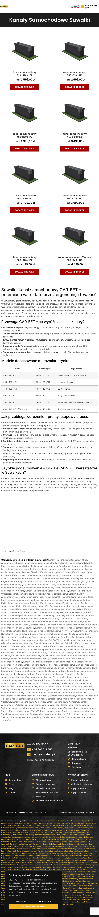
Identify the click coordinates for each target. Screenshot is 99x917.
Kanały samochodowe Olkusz (53, 634)
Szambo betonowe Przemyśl (64, 869)
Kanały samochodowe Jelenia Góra (51, 600)
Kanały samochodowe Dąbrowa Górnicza (36, 581)
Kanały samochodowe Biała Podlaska (42, 563)
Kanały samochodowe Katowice (23, 603)
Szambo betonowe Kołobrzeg (12, 846)
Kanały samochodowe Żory (55, 717)
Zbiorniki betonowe (24, 28)
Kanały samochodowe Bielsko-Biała (18, 566)
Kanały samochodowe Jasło (39, 597)
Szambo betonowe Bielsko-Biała (58, 823)
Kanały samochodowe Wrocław (26, 708)
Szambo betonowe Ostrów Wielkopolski (58, 862)
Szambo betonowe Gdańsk (23, 835)
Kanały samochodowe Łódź (37, 621)
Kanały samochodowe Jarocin (61, 594)
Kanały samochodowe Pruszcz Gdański (20, 652)
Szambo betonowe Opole (69, 860)
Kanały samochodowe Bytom (56, 569)
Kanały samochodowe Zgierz (59, 714)
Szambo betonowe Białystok (33, 823)
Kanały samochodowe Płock (51, 649)
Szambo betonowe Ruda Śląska (83, 872)
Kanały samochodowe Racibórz (56, 655)
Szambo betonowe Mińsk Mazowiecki (48, 855)
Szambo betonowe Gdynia (44, 835)
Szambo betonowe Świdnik (82, 886)
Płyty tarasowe (22, 68)
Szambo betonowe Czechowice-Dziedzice (56, 830)
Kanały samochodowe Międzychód (41, 624)
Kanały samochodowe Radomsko (25, 658)
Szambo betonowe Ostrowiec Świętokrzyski (26, 862)
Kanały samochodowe (25, 53)
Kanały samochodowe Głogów (69, 587)
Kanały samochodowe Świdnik (16, 686)
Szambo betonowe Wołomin (66, 897)
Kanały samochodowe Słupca (29, 671)
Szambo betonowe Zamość (64, 899)
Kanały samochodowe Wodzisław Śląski (47, 705)
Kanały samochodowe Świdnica (75, 683)
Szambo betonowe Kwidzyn (46, 849)
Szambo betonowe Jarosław (52, 839)
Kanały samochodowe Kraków (68, 609)
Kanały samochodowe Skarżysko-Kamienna (53, 668)
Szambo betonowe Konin (34, 846)
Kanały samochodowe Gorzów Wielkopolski (46, 590)
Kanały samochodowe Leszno (73, 615)
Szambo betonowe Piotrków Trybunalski (35, 867)
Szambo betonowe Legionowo (70, 849)
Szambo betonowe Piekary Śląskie (84, 865)
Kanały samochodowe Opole (24, 637)
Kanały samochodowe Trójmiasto (59, 695)
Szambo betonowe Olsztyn (48, 860)
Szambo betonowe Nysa (77, 858)
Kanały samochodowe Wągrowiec (28, 702)
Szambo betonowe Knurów (84, 844)
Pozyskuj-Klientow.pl (85, 812)
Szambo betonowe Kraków (78, 846)
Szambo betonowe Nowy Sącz (29, 858)
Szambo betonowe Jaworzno (34, 842)
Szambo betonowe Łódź (24, 853)
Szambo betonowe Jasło (74, 839)
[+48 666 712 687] (82, 7)
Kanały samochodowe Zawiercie (56, 711)
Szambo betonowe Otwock (11, 865)
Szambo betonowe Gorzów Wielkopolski (45, 837)
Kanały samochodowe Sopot (28, 674)
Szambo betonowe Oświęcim (86, 862)
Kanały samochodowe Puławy (25, 655)
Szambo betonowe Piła (10, 867)
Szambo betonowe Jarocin (29, 839)
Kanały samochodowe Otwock (27, 643)
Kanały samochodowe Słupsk (58, 671)
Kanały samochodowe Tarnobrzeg (30, 689)
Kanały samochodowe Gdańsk (64, 584)
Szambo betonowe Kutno (25, 849)
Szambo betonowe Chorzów (28, 828)
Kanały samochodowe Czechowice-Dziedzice (49, 578)
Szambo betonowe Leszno (18, 851)
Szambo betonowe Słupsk (67, 879)
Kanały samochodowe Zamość (24, 711)
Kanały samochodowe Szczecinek (42, 683)
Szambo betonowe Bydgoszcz (34, 825)
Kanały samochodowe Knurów (38, 606)
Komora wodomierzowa (26, 63)
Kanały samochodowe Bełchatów (64, 560)
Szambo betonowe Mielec (67, 853)
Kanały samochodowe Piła (63, 646)
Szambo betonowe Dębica (53, 832)
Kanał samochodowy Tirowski (74, 259)
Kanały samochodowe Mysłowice (51, 627)
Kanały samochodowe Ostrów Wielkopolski (48, 640)
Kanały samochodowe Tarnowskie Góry (67, 689)
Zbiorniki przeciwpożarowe (28, 33)
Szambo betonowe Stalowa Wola (69, 881)
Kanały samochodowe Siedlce (38, 665)
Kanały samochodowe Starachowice (48, 677)
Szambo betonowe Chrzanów (51, 828)
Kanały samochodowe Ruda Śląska (60, 658)
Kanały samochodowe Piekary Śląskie (30, 646)
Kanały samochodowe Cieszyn (61, 575)
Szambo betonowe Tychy (80, 893)
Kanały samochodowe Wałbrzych (57, 698)
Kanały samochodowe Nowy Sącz (22, 631)
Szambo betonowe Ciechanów (76, 828)
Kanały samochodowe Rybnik (37, 661)
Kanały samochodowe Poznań (81, 649)
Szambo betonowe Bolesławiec (83, 823)
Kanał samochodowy (24, 74)
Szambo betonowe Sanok (76, 874)
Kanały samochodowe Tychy (26, 698)
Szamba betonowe (24, 23)
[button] (15, 6)
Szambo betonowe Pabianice (34, 865)
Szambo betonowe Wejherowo (79, 895)
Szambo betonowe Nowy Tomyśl (54, 858)
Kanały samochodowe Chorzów (55, 572)
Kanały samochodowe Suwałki (67, 680)
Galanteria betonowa (25, 43)
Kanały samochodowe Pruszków (56, 652)
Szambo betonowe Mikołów (22, 855)
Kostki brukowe (22, 38)
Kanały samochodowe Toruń (28, 695)
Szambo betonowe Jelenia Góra (59, 842)
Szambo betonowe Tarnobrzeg (66, 888)
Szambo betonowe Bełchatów (54, 821)
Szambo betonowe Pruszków (41, 869)
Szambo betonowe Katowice (12, 844)
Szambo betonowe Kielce (63, 844)
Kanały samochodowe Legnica (43, 615)
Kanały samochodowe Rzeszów (68, 661)
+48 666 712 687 (91, 6)
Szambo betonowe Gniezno (19, 837)
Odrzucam (45, 901)
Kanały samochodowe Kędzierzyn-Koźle (59, 603)
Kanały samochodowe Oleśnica (22, 634)
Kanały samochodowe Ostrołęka (54, 637)
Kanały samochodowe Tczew (38, 692)
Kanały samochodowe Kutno (38, 612)
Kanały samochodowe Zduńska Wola (26, 714)
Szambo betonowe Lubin (59, 851)
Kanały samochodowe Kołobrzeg (70, 606)
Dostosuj (20, 901)
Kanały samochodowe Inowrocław (29, 594)
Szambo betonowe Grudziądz (73, 837)
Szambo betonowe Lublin (80, 851)
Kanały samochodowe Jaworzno (17, 600)
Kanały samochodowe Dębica (71, 581)
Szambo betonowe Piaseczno (58, 865)
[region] (33, 891)
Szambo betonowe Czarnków (27, 830)
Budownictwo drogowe (26, 48)
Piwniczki (19, 58)
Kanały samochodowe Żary (28, 717)
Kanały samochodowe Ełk (35, 584)
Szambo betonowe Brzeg (11, 825)
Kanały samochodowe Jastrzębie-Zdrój (73, 597)
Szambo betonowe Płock (61, 867)
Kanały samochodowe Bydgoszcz (24, 569)
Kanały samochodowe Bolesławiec (54, 566)
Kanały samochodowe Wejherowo (62, 702)
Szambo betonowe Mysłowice (75, 855)
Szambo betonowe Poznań (81, 867)
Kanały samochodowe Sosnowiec (59, 674)
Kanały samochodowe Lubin (38, 618)
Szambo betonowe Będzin (77, 821)
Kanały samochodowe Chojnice (24, 572)
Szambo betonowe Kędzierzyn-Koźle (38, 844)
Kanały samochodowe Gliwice (38, 587)
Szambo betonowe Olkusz (27, 860)
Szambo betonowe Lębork (39, 851)
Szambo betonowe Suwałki (86, 883)
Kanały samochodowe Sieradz (16, 668)
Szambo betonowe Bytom (56, 825)
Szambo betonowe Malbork (45, 853)
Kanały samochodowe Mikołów (74, 624)
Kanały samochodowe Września (57, 708)
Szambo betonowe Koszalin (56, 846)
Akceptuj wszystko (33, 906)
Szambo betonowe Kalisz (82, 842)
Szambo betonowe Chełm (77, 825)
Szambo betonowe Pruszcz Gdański (15, 869)
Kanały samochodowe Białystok (76, 563)
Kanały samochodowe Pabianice (58, 643)
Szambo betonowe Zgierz (67, 902)
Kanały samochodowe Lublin (67, 618)
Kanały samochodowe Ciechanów (28, 575)
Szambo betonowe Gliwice (66, 835)
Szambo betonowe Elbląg (75, 832)
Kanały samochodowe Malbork (67, 621)
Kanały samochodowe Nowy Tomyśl (57, 631)
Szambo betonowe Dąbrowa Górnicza (28, 832)
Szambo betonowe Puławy (86, 869)
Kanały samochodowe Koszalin (38, 609)
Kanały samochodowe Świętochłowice (50, 686)
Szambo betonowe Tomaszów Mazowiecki (74, 890)
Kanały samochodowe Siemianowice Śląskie (75, 665)
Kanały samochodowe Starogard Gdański (31, 680)
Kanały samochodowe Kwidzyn (68, 612)
